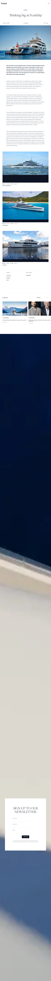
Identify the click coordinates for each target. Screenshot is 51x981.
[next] (47, 297)
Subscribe (25, 836)
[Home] (4, 3)
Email (7, 280)
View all (39, 297)
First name (14, 818)
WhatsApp (8, 275)
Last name (14, 824)
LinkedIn (8, 278)
